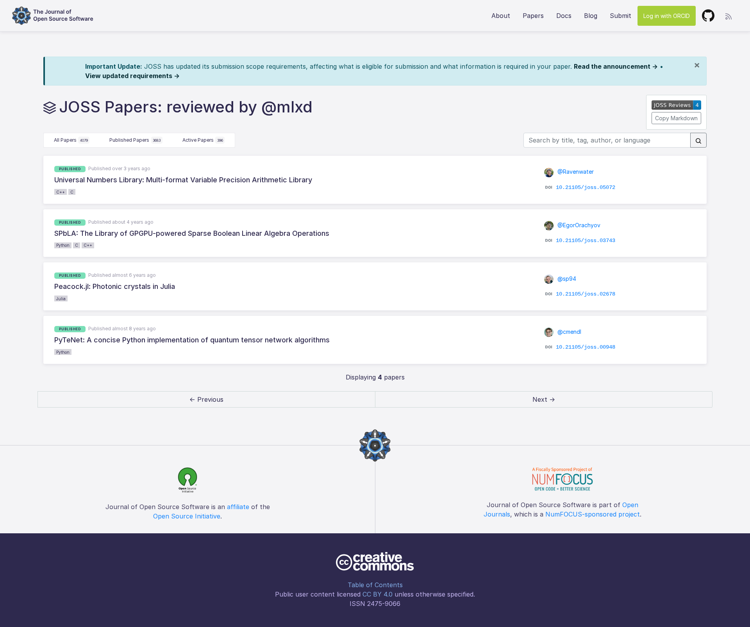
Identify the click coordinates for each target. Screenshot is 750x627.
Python (63, 245)
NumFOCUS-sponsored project (592, 514)
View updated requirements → (132, 76)
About (500, 16)
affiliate (238, 507)
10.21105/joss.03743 (585, 240)
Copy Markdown (676, 118)
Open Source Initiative (186, 516)
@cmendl (568, 331)
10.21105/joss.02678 (585, 293)
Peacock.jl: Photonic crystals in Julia (114, 286)
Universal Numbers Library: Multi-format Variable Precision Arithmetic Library (183, 180)
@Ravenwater (575, 171)
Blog (590, 16)
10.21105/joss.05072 (585, 187)
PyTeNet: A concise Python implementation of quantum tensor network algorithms (192, 340)
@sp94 (566, 278)
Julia (61, 298)
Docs (563, 16)
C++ (60, 192)
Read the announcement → (616, 66)
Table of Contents (375, 585)
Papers (533, 16)
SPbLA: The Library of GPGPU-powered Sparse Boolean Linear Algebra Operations (191, 233)
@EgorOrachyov (578, 225)
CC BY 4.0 (377, 594)
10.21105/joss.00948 (585, 347)
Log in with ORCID (666, 15)
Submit (620, 16)
